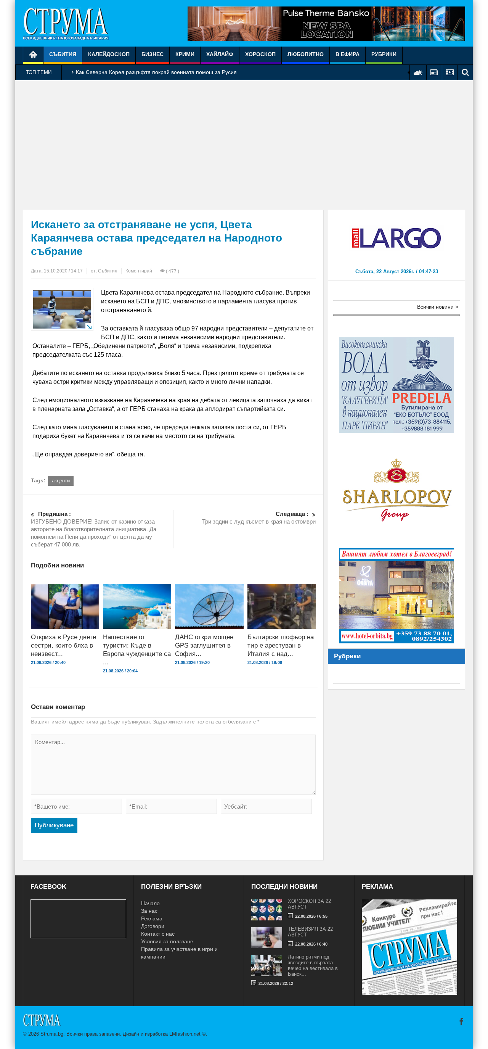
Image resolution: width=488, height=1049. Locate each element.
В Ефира (348, 54)
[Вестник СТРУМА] (66, 23)
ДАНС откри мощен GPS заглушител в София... (204, 645)
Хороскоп (260, 54)
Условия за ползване (167, 941)
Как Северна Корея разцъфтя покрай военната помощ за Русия (156, 72)
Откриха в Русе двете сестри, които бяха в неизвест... (63, 645)
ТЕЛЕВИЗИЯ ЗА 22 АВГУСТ (310, 932)
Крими (184, 54)
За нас (149, 911)
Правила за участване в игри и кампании (179, 953)
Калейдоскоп (109, 54)
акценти (61, 480)
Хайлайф (219, 54)
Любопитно (305, 54)
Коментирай (138, 271)
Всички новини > (437, 307)
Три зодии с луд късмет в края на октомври (259, 518)
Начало (150, 903)
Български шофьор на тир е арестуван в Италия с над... (280, 645)
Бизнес (152, 54)
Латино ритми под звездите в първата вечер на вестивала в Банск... (313, 965)
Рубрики (383, 54)
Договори (152, 926)
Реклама (151, 918)
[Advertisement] (244, 145)
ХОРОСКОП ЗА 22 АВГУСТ (309, 904)
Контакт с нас (158, 934)
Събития (62, 54)
